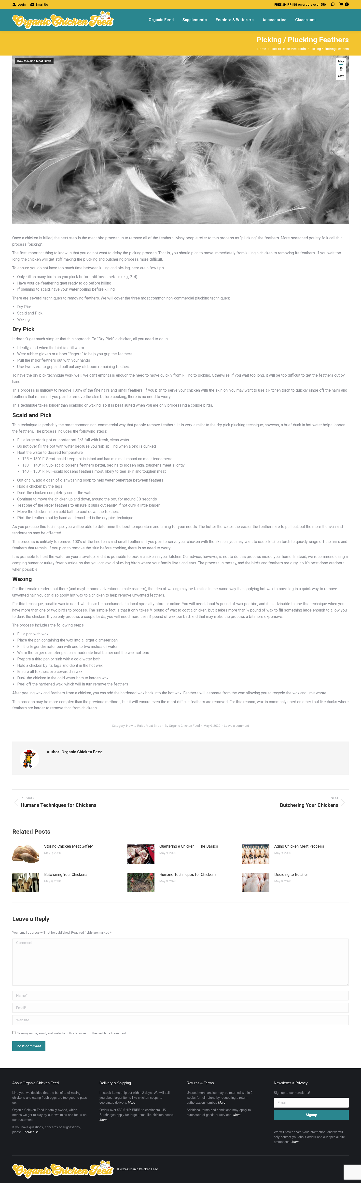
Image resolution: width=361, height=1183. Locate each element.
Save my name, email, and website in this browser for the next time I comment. (72, 1033)
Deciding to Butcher (291, 874)
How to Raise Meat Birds (34, 61)
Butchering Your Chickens (65, 874)
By (182, 725)
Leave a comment (236, 725)
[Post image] (25, 854)
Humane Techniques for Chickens (188, 874)
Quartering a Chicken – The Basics (188, 846)
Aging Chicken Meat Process (299, 846)
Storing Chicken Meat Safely (68, 846)
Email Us (42, 4)
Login (21, 4)
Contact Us (31, 1132)
